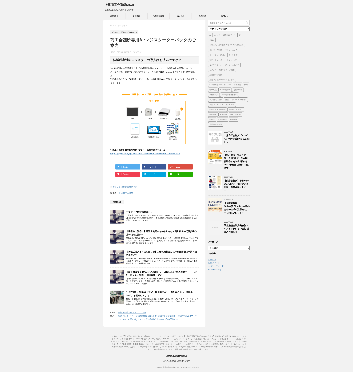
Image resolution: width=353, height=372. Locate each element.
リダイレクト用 (202, 344)
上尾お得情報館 (215, 75)
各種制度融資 (158, 16)
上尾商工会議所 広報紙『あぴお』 (124, 347)
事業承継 (237, 85)
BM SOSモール (229, 35)
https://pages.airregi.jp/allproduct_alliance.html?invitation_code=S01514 (145, 153)
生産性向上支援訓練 (217, 109)
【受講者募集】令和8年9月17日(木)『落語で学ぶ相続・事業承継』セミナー (236, 185)
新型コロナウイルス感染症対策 (222, 105)
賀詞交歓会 (222, 119)
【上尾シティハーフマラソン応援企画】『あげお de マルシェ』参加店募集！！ (202, 339)
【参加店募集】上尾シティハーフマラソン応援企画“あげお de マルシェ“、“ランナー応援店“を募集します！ (198, 341)
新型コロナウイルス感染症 (236, 100)
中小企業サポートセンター (220, 85)
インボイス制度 (215, 50)
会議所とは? (114, 16)
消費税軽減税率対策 (129, 187)
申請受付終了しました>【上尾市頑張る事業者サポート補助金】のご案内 (181, 349)
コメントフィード (216, 266)
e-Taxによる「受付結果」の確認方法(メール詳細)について (134, 336)
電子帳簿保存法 (215, 124)
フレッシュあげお (232, 65)
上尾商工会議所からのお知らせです (176, 361)
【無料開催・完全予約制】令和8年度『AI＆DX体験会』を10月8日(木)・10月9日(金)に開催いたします (236, 161)
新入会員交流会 (215, 100)
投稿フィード (214, 263)
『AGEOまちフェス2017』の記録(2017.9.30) (152, 339)
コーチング (233, 55)
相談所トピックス (236, 109)
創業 (246, 85)
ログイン (212, 259)
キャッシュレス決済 (217, 55)
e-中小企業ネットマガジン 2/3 (132, 312)
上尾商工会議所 (126, 193)
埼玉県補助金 (225, 90)
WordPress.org (214, 269)
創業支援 (213, 90)
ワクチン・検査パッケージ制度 (222, 70)
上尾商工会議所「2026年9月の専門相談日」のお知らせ (237, 138)
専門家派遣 (237, 90)
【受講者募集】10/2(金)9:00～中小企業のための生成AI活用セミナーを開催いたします (237, 208)
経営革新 (223, 114)
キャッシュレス (231, 50)
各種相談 (202, 16)
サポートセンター (216, 60)
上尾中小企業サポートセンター (222, 80)
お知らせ (116, 187)
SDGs (211, 40)
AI (210, 35)
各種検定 (136, 16)
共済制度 (180, 16)
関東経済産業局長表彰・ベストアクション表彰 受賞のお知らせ (236, 228)
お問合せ (224, 16)
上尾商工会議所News (119, 4)
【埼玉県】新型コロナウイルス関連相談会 (226, 45)
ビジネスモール (215, 65)
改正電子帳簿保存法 (229, 95)
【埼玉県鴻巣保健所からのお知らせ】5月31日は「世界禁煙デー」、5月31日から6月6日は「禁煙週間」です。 (161, 273)
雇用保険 (233, 119)
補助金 (212, 119)
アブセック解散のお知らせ (139, 212)
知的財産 (213, 114)
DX (240, 35)
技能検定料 (213, 95)
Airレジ (217, 35)
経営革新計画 (235, 114)
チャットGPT (232, 60)
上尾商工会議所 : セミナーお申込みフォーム (227, 344)
